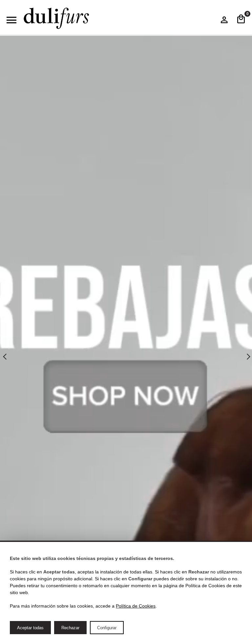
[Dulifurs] (56, 18)
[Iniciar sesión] (224, 21)
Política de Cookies (136, 606)
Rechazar (70, 627)
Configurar (106, 627)
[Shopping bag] (241, 20)
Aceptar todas (30, 627)
